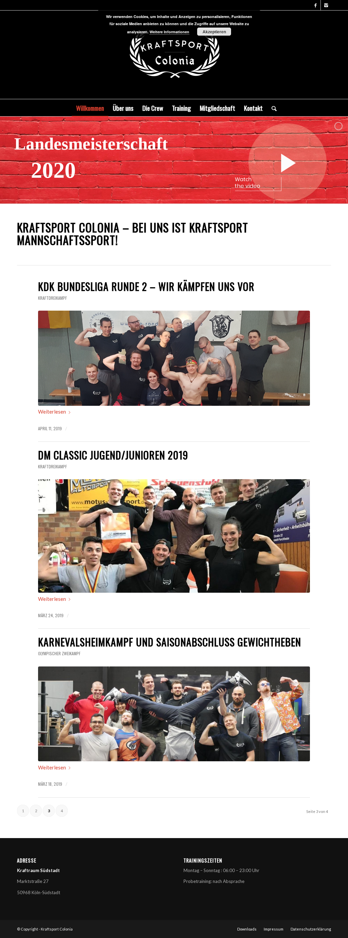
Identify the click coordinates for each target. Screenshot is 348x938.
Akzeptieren (214, 32)
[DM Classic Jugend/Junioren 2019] (174, 536)
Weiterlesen (52, 412)
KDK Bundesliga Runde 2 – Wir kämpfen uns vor (146, 286)
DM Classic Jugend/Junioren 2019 (113, 455)
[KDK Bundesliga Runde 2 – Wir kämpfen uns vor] (174, 358)
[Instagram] (326, 5)
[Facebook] (315, 5)
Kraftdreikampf (52, 298)
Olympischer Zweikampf (59, 653)
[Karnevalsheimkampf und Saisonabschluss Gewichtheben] (174, 714)
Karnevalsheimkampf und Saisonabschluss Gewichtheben (169, 641)
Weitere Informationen (169, 31)
